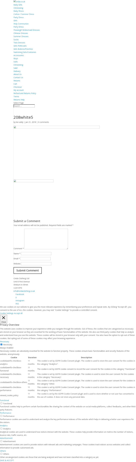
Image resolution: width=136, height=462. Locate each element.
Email (17, 258)
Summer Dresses (21, 36)
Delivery (17, 71)
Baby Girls (18, 4)
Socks (16, 39)
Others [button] (3, 451)
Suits (16, 61)
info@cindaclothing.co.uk (24, 291)
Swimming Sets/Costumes (25, 52)
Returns (17, 80)
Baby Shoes (19, 11)
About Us (18, 74)
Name (17, 253)
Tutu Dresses (19, 42)
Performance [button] (5, 413)
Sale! (16, 68)
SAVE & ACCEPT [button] (7, 460)
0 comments (43, 122)
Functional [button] (4, 400)
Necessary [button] (4, 341)
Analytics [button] (4, 425)
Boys (16, 58)
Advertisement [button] (6, 438)
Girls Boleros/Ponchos (23, 49)
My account (19, 90)
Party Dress (19, 17)
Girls (15, 20)
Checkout (18, 87)
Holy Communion (21, 23)
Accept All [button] (18, 313)
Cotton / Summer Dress (24, 14)
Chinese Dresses (21, 33)
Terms (16, 96)
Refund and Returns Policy (25, 93)
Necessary (7, 344)
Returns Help (19, 99)
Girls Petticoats (20, 46)
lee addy (19, 122)
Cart (15, 84)
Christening (18, 8)
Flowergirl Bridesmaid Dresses (27, 30)
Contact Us (18, 77)
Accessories (19, 55)
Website (17, 263)
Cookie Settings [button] (6, 313)
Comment (19, 248)
